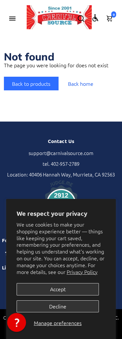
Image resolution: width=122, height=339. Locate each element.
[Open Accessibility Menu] (95, 18)
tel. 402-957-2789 (61, 163)
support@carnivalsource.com (61, 153)
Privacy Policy (82, 271)
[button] (16, 322)
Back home (80, 83)
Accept (58, 289)
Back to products (31, 83)
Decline (57, 306)
